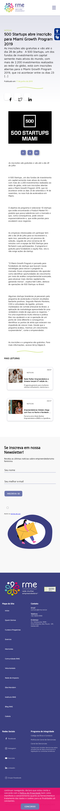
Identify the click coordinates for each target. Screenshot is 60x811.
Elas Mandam (10, 687)
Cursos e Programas (13, 630)
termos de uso (15, 514)
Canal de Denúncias (39, 744)
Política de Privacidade (30, 793)
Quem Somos (10, 620)
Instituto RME (10, 697)
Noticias (8, 30)
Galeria (8, 716)
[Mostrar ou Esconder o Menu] (54, 7)
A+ (36, 152)
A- (23, 152)
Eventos (8, 639)
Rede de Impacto (12, 678)
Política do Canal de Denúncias (43, 740)
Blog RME (9, 707)
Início (7, 611)
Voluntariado (10, 668)
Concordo (30, 806)
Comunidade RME (12, 659)
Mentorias (9, 649)
